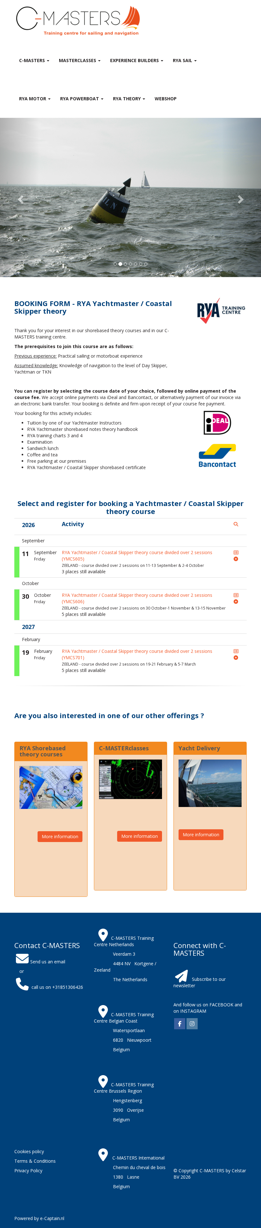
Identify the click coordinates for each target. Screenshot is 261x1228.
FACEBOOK (220, 1005)
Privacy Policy (28, 1170)
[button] (19, 197)
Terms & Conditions (35, 1161)
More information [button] (60, 836)
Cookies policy (29, 1151)
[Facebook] (179, 1024)
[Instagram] (192, 1024)
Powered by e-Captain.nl (39, 1218)
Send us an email (47, 962)
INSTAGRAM (193, 1011)
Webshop (166, 99)
